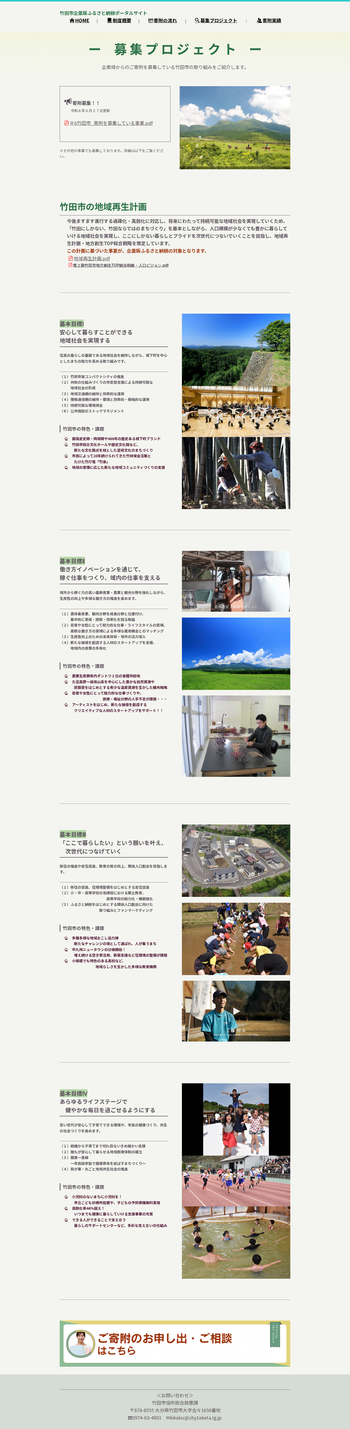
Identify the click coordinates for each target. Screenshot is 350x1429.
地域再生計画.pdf (92, 258)
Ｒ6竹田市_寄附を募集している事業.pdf (111, 123)
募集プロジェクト (218, 20)
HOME (82, 20)
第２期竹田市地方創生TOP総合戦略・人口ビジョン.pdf (121, 265)
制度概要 (122, 20)
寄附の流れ (165, 20)
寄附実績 (272, 20)
